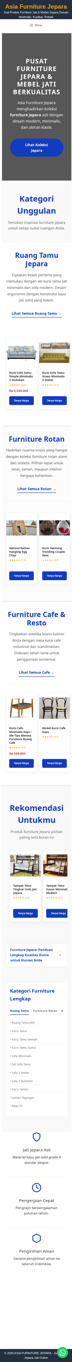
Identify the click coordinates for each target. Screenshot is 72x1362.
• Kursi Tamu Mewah (24, 1039)
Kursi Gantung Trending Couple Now (53, 551)
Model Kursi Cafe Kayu (53, 730)
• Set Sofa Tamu (20, 1064)
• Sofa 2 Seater (19, 1073)
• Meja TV (16, 1106)
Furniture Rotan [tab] (45, 1011)
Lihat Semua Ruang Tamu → (37, 313)
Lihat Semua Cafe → (36, 672)
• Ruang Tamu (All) (22, 1022)
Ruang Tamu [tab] (19, 1011)
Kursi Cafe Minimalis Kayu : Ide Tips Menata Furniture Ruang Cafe (20, 735)
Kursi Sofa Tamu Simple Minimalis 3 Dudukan (21, 376)
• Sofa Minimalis (21, 1056)
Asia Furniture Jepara (36, 6)
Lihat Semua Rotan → (36, 488)
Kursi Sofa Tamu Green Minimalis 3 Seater (53, 376)
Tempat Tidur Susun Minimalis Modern (57, 889)
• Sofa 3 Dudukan (21, 1081)
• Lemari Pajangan (22, 1098)
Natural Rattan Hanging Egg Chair (19, 551)
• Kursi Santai (19, 1089)
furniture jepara (25, 115)
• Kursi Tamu (18, 1031)
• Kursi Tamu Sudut (23, 1047)
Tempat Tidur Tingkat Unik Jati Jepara (25, 889)
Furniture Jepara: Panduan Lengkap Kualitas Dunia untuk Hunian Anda (31, 955)
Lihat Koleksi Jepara (36, 147)
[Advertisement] (36, 1311)
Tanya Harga (21, 400)
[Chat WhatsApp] (62, 1352)
